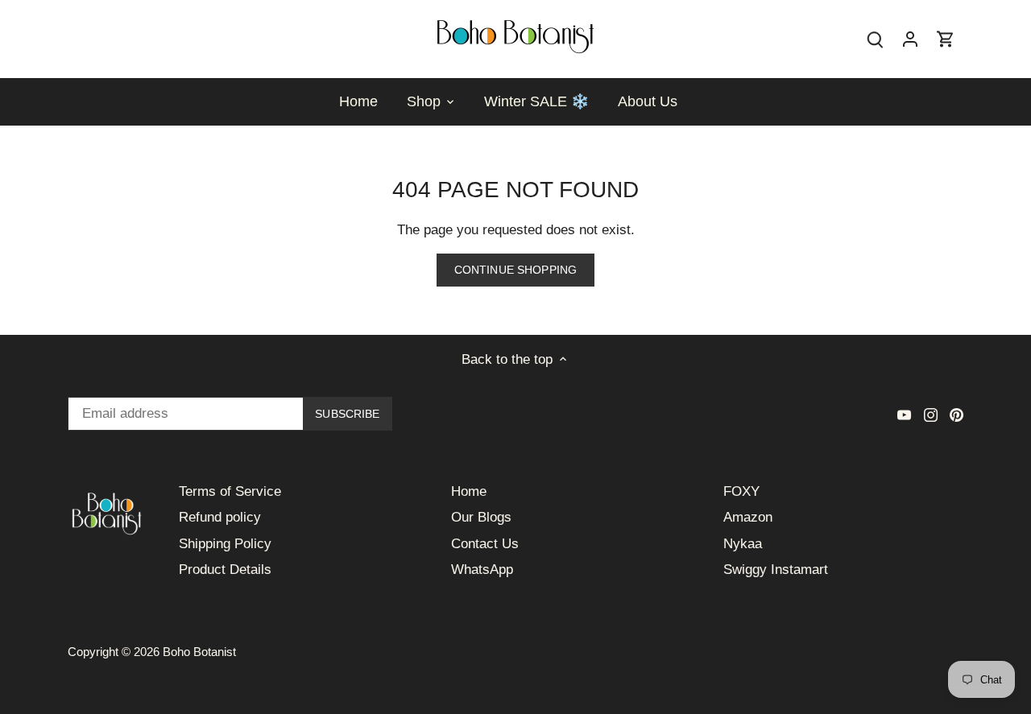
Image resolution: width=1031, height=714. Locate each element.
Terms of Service (230, 491)
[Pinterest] (956, 414)
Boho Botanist (199, 651)
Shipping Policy (225, 543)
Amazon (747, 517)
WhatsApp (482, 569)
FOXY (741, 491)
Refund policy (220, 517)
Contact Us (485, 543)
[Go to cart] (945, 39)
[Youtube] (904, 414)
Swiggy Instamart (775, 569)
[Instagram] (931, 414)
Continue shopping (515, 269)
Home (469, 491)
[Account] (910, 39)
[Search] (874, 39)
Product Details (225, 569)
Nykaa (742, 543)
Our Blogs (481, 517)
